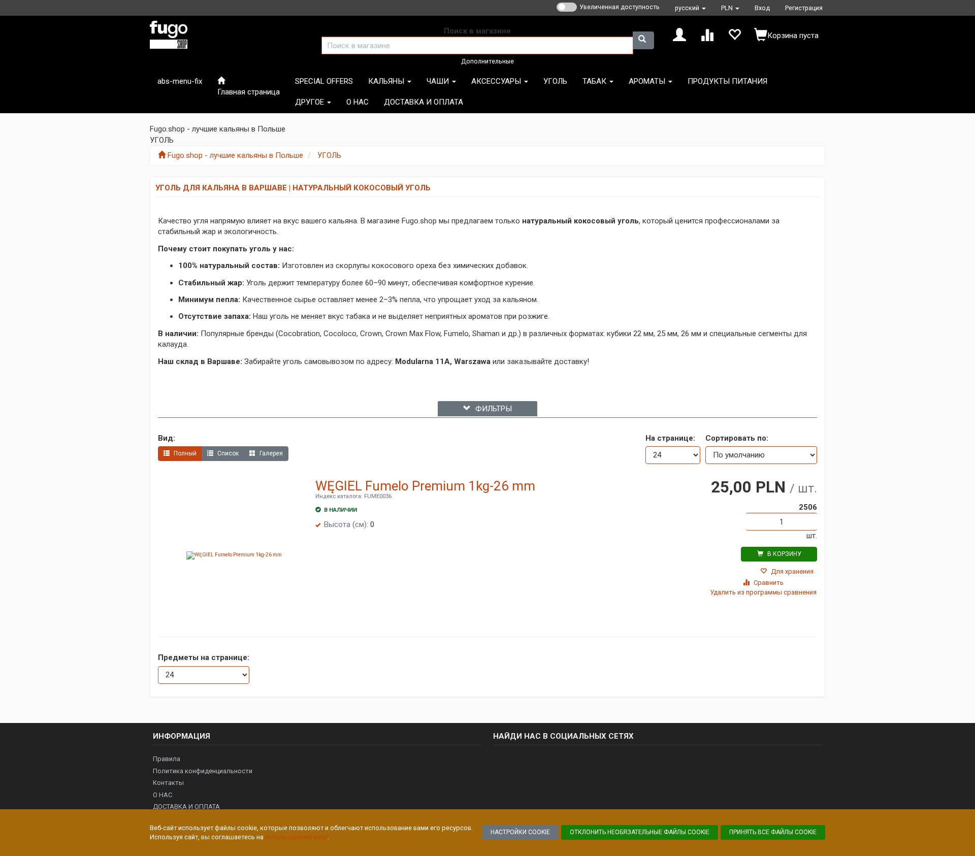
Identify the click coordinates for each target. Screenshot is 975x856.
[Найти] (643, 40)
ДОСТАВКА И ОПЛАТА (186, 806)
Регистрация (804, 8)
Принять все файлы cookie (773, 832)
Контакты (168, 782)
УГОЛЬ (329, 155)
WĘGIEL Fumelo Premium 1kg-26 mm (425, 485)
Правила (166, 759)
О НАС (162, 795)
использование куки (296, 837)
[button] (690, 8)
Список (227, 453)
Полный (184, 453)
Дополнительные (487, 61)
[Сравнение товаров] (707, 34)
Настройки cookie (520, 832)
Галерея (270, 453)
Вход (762, 8)
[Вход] (679, 34)
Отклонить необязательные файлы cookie (639, 832)
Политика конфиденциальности (202, 771)
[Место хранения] (734, 34)
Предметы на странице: (203, 657)
